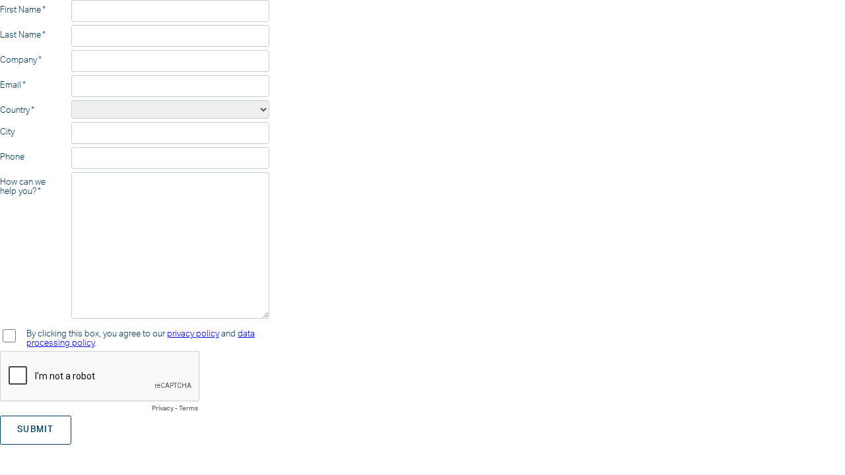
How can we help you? (23, 186)
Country (15, 110)
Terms (188, 408)
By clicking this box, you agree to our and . (140, 338)
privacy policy (193, 333)
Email (10, 85)
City (7, 132)
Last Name (20, 35)
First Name (20, 10)
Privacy (163, 408)
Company (18, 60)
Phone (12, 157)
